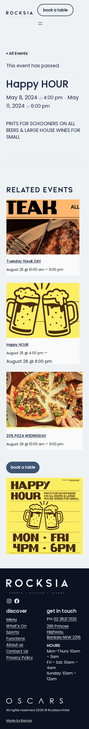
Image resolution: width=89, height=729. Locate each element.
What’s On (16, 626)
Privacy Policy (19, 657)
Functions (15, 638)
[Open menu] (40, 23)
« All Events (17, 53)
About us (14, 645)
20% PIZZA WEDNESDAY (26, 435)
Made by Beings (19, 720)
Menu (11, 619)
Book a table (55, 10)
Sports (12, 632)
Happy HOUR (17, 344)
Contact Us (17, 651)
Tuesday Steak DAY (23, 261)
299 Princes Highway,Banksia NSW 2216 (64, 631)
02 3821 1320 (65, 619)
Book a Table (23, 467)
